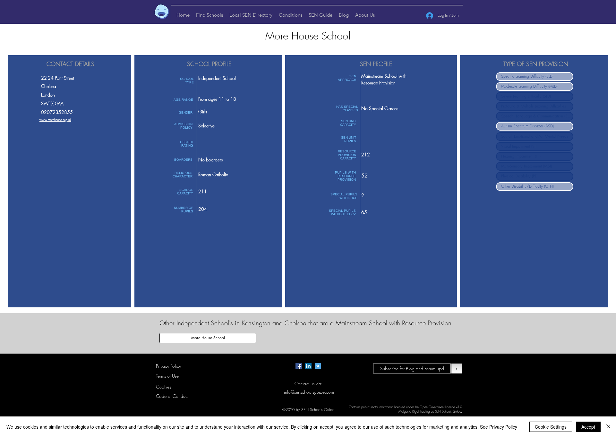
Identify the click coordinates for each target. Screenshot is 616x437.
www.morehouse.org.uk (55, 119)
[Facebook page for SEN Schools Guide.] (298, 366)
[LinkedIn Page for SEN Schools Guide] (308, 366)
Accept (588, 427)
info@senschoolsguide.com (309, 392)
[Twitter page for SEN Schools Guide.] (318, 366)
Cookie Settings (551, 427)
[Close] (608, 427)
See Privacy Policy (498, 427)
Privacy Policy (168, 366)
